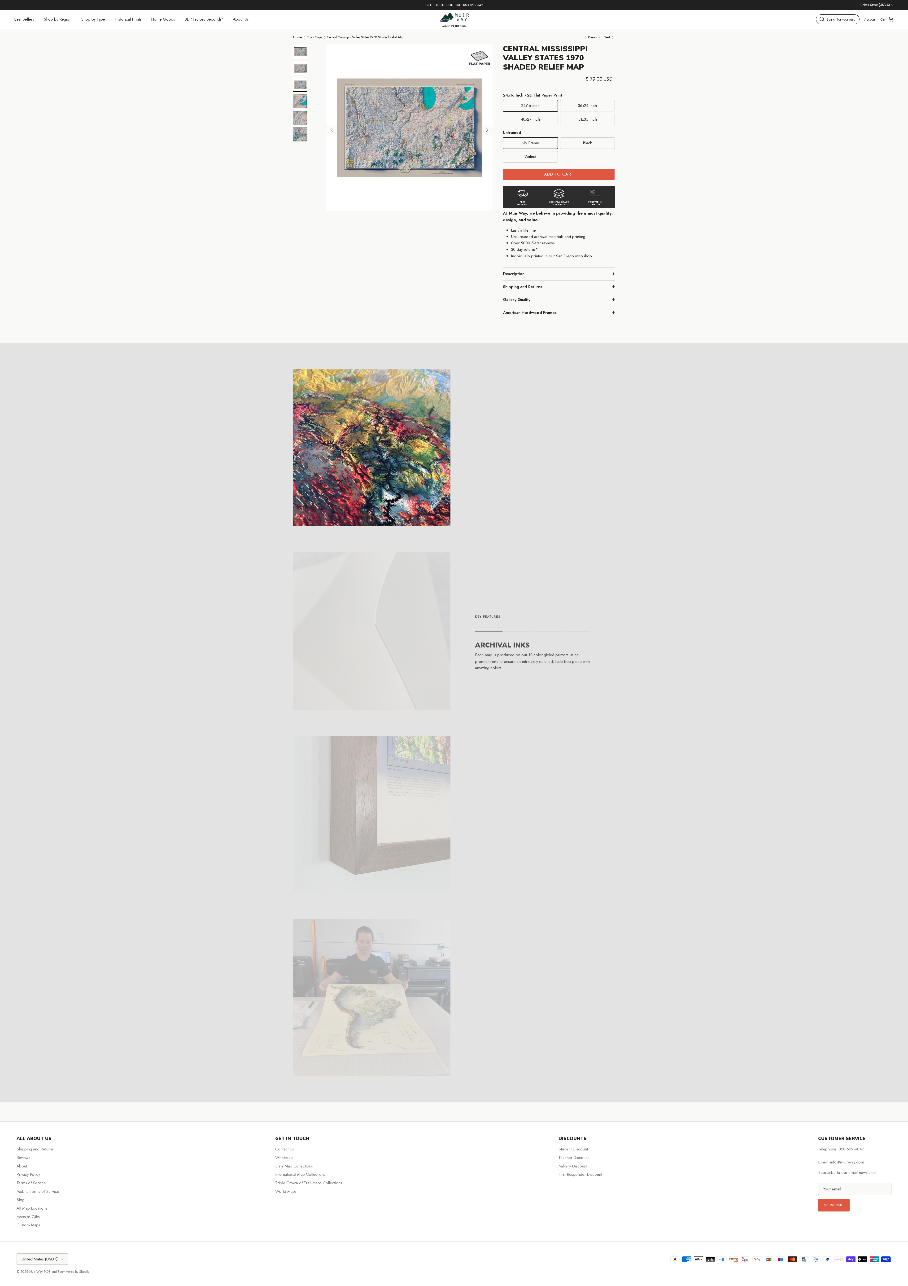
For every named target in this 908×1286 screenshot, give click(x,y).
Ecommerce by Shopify (73, 1271)
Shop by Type (93, 19)
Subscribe (833, 1205)
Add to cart (559, 174)
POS (47, 1271)
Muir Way (35, 1271)
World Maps (286, 1191)
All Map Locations (32, 1208)
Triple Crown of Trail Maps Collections (308, 1183)
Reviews (23, 1157)
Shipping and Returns (522, 287)
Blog (20, 1199)
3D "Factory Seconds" (204, 19)
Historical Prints (128, 19)
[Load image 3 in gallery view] (409, 127)
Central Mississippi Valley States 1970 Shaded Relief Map (365, 37)
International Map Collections (300, 1174)
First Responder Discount (580, 1174)
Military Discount (573, 1166)
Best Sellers (24, 19)
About (22, 1166)
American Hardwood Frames (530, 312)
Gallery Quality (516, 299)
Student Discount (573, 1149)
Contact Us (284, 1149)
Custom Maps (28, 1225)
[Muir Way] (454, 19)
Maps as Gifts (28, 1217)
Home (297, 37)
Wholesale (284, 1157)
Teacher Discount (574, 1157)
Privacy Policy (28, 1174)
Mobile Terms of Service (38, 1191)
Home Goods (163, 19)
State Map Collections (294, 1166)
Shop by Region (57, 19)
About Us (241, 19)
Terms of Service (31, 1183)
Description (513, 274)
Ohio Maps (314, 37)
